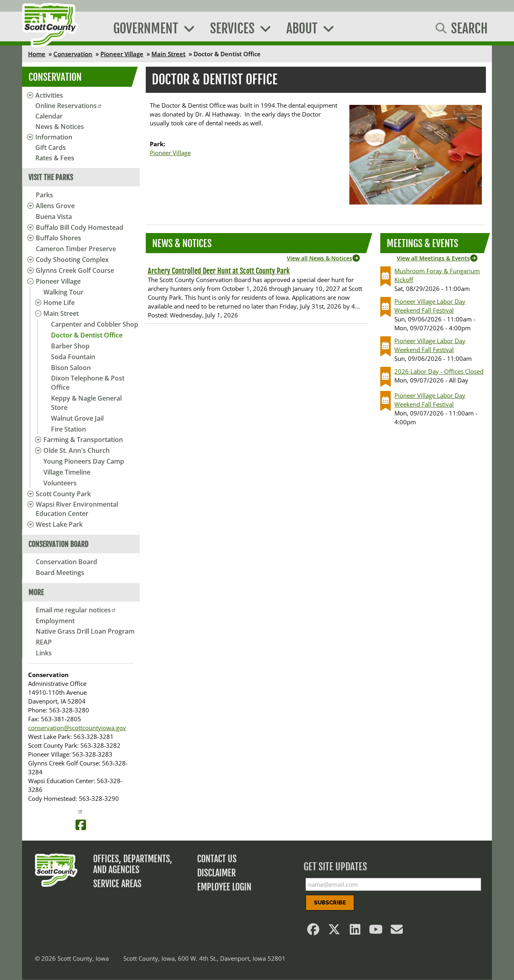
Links (44, 653)
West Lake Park (59, 524)
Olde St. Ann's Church (76, 450)
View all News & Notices (319, 258)
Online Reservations (66, 105)
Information (53, 137)
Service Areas (117, 883)
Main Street (168, 54)
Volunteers (60, 483)
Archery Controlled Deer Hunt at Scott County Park (219, 270)
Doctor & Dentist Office (86, 335)
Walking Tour (63, 292)
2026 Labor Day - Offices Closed (438, 371)
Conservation (72, 54)
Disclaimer (216, 872)
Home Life (59, 302)
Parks (44, 194)
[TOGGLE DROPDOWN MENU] (29, 206)
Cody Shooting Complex (72, 259)
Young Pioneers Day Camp (83, 461)
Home (36, 54)
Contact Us (217, 858)
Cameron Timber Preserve (76, 248)
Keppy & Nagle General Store (86, 403)
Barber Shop (70, 346)
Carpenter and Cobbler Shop (94, 324)
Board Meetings (60, 572)
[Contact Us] (397, 931)
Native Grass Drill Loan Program (85, 631)
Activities (49, 95)
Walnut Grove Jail (77, 418)
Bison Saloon (71, 367)
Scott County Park (63, 493)
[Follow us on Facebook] (313, 931)
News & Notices (59, 126)
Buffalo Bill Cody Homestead (79, 227)
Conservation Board (66, 561)
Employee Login (224, 887)
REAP (44, 642)
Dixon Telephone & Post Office (87, 383)
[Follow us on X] (334, 931)
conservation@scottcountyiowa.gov (77, 728)
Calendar (49, 116)
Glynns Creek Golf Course (75, 270)
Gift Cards (50, 147)
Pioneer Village (121, 54)
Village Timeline (66, 472)
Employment (55, 620)
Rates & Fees (54, 157)
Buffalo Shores (58, 237)
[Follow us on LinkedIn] (355, 931)
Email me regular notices (73, 610)
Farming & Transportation (83, 439)
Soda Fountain (73, 356)
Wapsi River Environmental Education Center (77, 509)
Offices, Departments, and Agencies (132, 864)
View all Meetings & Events (433, 258)
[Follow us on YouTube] (376, 931)
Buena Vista (54, 216)
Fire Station (68, 429)
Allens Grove (55, 205)
